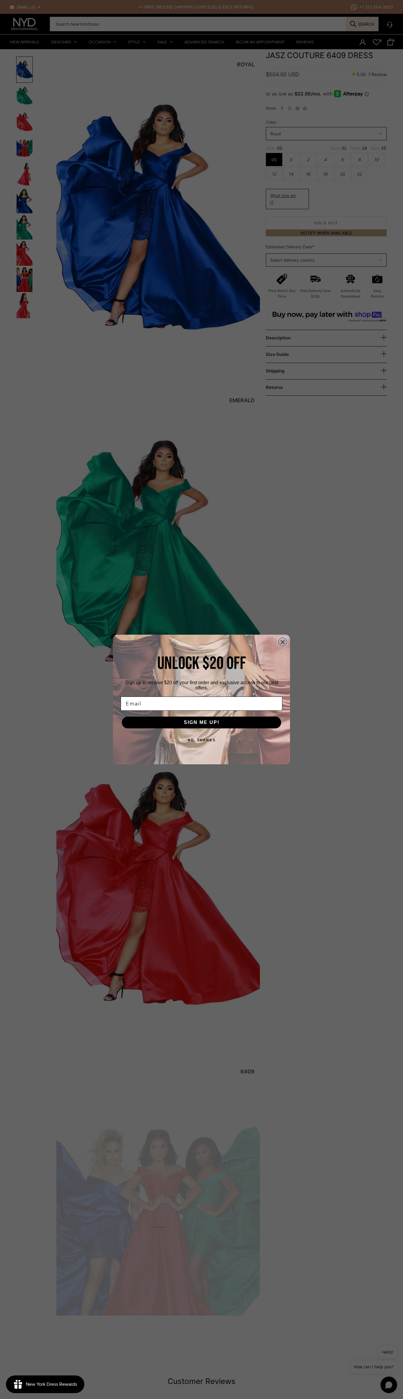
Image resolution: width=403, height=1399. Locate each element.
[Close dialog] (282, 642)
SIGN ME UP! (201, 722)
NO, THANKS (202, 740)
